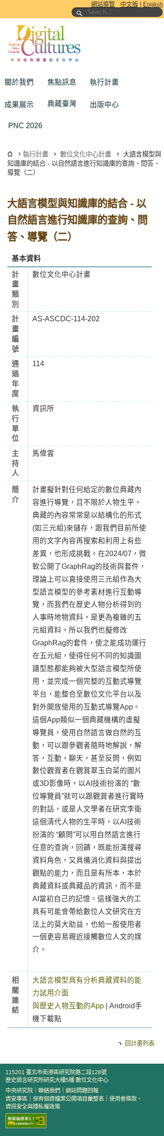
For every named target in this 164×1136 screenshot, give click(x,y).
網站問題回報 (82, 1090)
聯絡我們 (49, 1090)
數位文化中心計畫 (85, 154)
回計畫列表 (139, 1043)
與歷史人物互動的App (68, 1006)
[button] (21, 82)
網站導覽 (103, 4)
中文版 (129, 4)
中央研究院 (19, 1090)
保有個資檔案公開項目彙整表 (68, 1099)
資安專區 (16, 1099)
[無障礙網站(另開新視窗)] (25, 1120)
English (153, 4)
